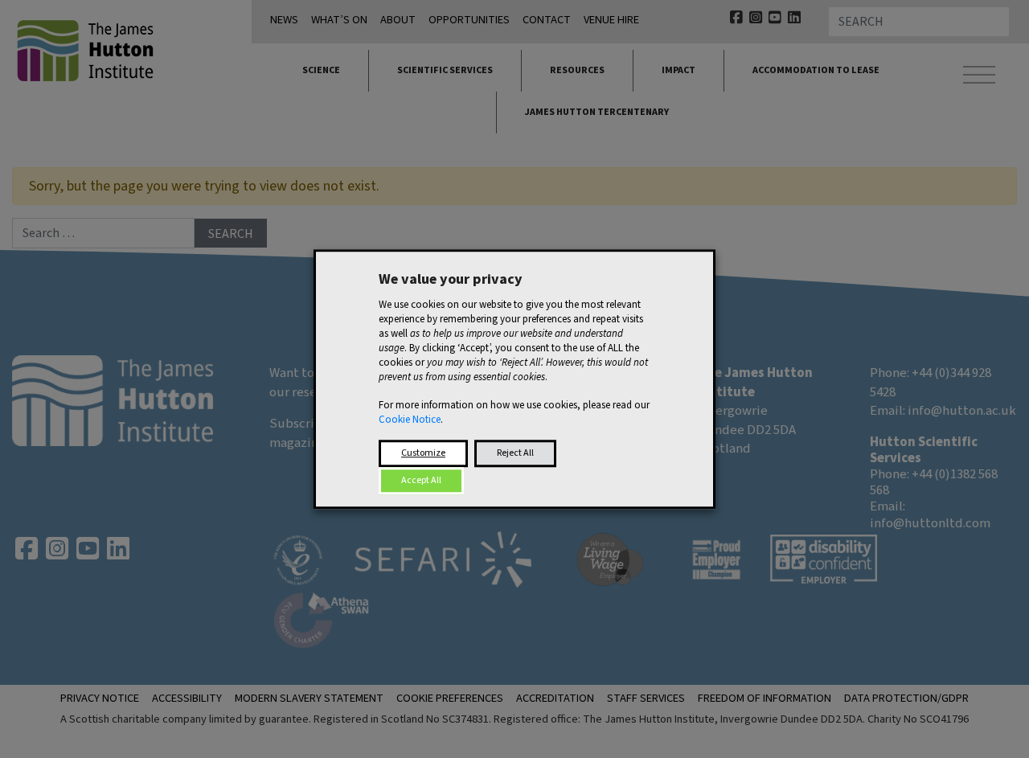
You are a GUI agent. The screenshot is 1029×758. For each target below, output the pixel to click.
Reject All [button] (515, 453)
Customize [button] (423, 453)
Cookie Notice (410, 419)
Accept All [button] (421, 480)
